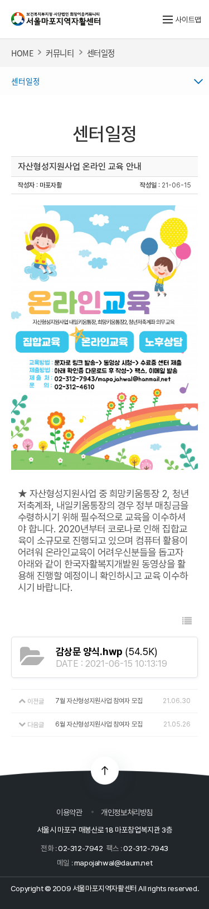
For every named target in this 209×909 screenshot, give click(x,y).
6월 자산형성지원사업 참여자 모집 (99, 724)
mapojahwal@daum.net (113, 862)
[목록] (187, 621)
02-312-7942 (80, 848)
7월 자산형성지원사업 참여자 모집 (99, 701)
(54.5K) (107, 651)
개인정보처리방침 (127, 812)
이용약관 (69, 812)
